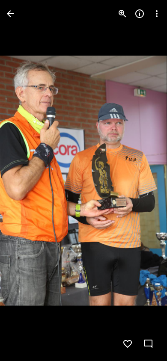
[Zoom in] (122, 13)
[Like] (127, 344)
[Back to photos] (10, 13)
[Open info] (139, 13)
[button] (24, 180)
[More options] (156, 13)
